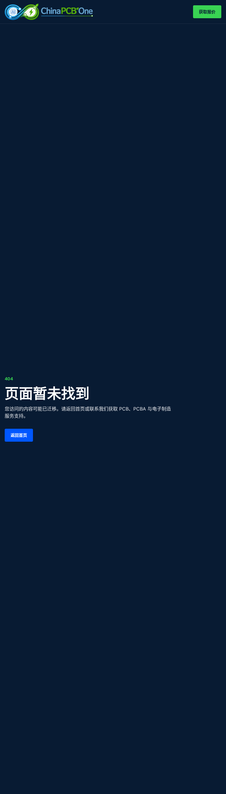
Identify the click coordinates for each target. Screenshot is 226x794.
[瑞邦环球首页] (49, 12)
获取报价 (207, 11)
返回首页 (19, 435)
